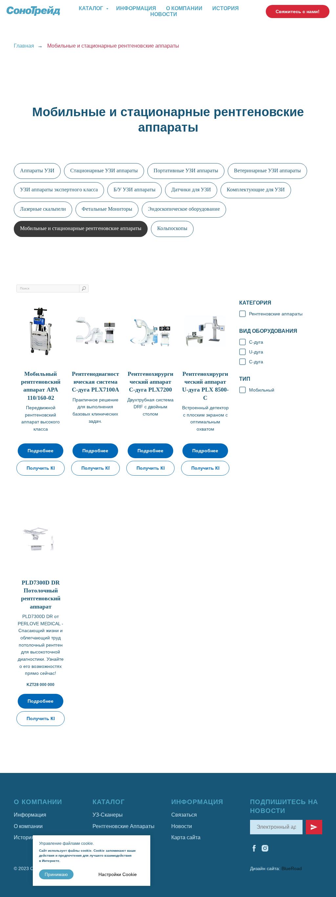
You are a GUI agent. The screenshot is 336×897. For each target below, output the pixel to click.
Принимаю (56, 874)
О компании (184, 8)
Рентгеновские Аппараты (124, 826)
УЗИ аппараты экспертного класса (59, 189)
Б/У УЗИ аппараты (135, 189)
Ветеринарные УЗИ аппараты (267, 170)
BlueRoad (292, 868)
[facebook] (254, 848)
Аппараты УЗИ (37, 170)
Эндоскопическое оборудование (184, 209)
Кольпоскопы (172, 228)
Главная (24, 46)
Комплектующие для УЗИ (256, 189)
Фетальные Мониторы (107, 209)
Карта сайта (185, 837)
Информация (136, 8)
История (225, 8)
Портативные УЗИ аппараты (186, 170)
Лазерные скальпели (43, 209)
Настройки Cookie (117, 874)
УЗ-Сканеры (108, 815)
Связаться (184, 815)
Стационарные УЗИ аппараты (104, 170)
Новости (163, 14)
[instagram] (265, 848)
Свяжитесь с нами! (298, 11)
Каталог (91, 8)
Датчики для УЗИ (191, 189)
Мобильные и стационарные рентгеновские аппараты (80, 228)
